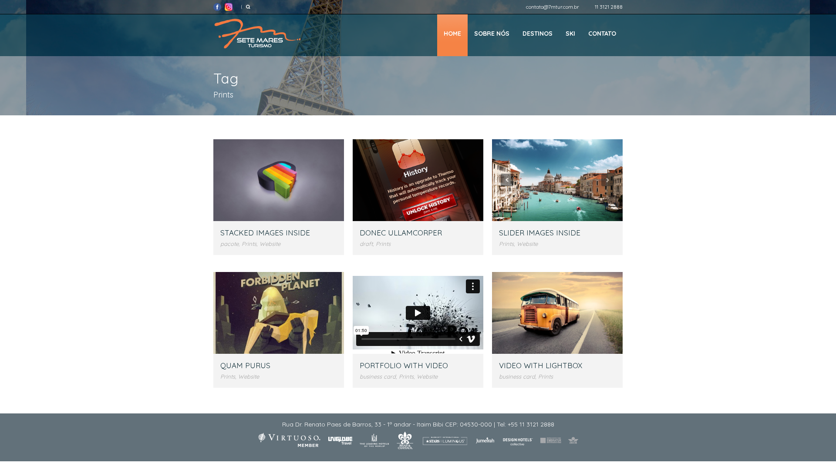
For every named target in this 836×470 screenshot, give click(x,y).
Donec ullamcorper (401, 232)
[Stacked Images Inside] (278, 180)
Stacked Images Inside (265, 232)
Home (452, 33)
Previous (507, 180)
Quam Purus (245, 365)
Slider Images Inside (539, 232)
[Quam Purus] (278, 312)
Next (607, 180)
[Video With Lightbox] (557, 312)
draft (366, 243)
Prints (249, 243)
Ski (570, 33)
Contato (602, 33)
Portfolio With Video (404, 365)
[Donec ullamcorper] (418, 180)
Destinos (537, 33)
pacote (229, 243)
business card (378, 376)
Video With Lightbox (540, 365)
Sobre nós (491, 33)
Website (270, 243)
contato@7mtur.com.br (552, 6)
